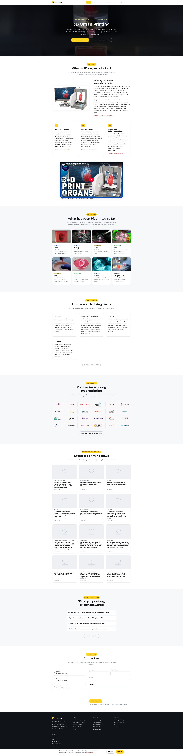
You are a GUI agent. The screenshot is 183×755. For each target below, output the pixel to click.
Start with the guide (80, 40)
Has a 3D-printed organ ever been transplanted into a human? (88, 612)
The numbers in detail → (62, 149)
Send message (95, 701)
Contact (127, 2)
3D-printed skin (97, 729)
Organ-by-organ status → (89, 149)
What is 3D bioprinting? (79, 720)
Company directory (119, 720)
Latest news (117, 727)
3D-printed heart (97, 722)
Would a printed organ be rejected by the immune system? (87, 629)
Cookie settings (56, 743)
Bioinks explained (77, 724)
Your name (92, 670)
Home (88, 2)
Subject (91, 677)
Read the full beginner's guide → (104, 115)
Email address (114, 670)
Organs (100, 2)
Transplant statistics (119, 722)
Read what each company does (91, 433)
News (115, 2)
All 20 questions (91, 636)
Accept (119, 751)
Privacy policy (55, 741)
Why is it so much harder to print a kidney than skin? (85, 618)
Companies (108, 2)
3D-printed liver (97, 727)
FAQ (120, 2)
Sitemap (54, 746)
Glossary (75, 729)
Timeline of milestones (79, 727)
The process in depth (91, 365)
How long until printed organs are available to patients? (86, 623)
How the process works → (116, 153)
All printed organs (98, 720)
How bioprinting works (79, 722)
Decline (110, 751)
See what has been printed (101, 40)
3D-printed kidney (98, 724)
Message (91, 684)
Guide (94, 2)
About (54, 737)
